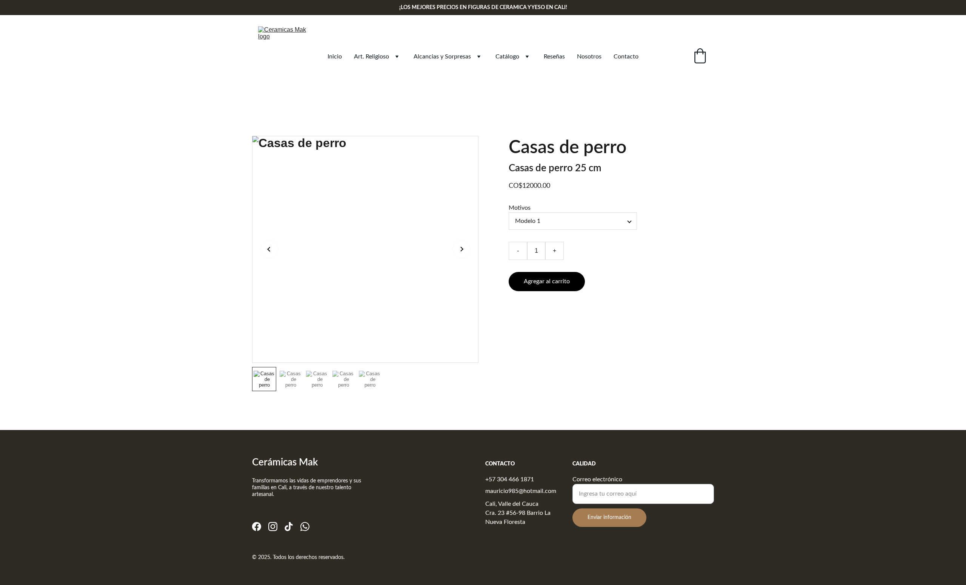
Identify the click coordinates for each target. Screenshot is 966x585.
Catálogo (507, 57)
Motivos (520, 208)
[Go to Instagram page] (272, 526)
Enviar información (609, 517)
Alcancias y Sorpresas (442, 57)
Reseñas (554, 57)
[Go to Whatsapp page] (304, 526)
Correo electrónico (597, 479)
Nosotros (589, 57)
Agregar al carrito (547, 281)
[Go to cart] (700, 57)
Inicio (335, 57)
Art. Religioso (371, 57)
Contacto (626, 57)
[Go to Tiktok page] (288, 526)
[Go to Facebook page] (256, 526)
